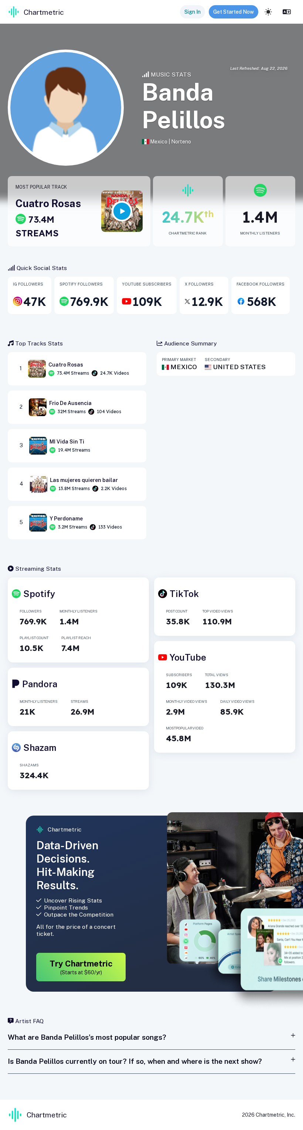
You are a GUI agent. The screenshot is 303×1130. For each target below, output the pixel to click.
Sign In (192, 12)
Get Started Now (233, 12)
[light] (268, 12)
